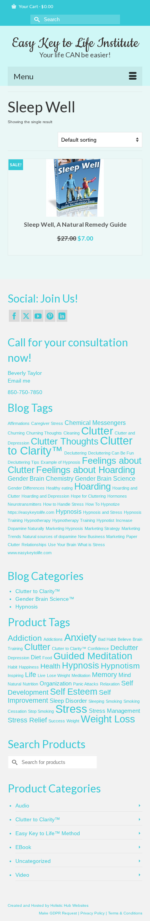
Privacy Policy (92, 913)
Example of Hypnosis (60, 462)
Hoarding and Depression (45, 496)
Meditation (81, 675)
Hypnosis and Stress (102, 512)
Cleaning (71, 433)
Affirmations (19, 423)
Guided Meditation (92, 656)
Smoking (114, 701)
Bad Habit (107, 639)
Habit (12, 667)
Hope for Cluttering (88, 496)
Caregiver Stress (47, 423)
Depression (18, 657)
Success (56, 721)
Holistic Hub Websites (69, 905)
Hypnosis (69, 511)
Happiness (29, 667)
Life (30, 675)
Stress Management (114, 711)
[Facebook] (14, 316)
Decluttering (75, 453)
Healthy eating (59, 488)
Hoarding (92, 486)
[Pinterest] (50, 316)
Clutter (97, 431)
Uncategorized (33, 861)
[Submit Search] (36, 19)
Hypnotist (105, 520)
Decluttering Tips (23, 462)
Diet (36, 657)
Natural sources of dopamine (50, 536)
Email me (19, 381)
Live (41, 675)
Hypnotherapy (37, 520)
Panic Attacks (85, 684)
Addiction (25, 638)
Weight (73, 721)
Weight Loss (108, 719)
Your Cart (35, 6)
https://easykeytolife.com (31, 512)
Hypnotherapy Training (73, 520)
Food (47, 657)
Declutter (124, 648)
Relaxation (110, 684)
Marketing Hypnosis (64, 528)
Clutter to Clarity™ (37, 591)
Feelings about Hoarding (85, 470)
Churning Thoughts (44, 433)
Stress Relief (27, 720)
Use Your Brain (62, 544)
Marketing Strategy (102, 528)
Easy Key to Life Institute (75, 43)
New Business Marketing (101, 536)
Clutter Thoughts (64, 441)
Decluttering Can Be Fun (111, 453)
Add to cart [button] (75, 249)
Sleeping (96, 701)
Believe (124, 639)
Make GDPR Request (58, 913)
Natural (14, 684)
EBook (23, 847)
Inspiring (15, 675)
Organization (56, 683)
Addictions (53, 639)
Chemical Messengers (95, 423)
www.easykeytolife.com (30, 552)
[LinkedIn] (62, 316)
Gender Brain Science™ (44, 599)
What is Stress (91, 544)
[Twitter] (26, 316)
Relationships (34, 544)
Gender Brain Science (105, 478)
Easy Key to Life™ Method (47, 833)
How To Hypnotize (102, 504)
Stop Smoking (41, 711)
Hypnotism (120, 665)
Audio (22, 805)
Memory (104, 675)
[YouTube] (38, 316)
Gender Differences (26, 488)
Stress (71, 708)
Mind (124, 675)
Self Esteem (73, 692)
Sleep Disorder (68, 701)
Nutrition (30, 684)
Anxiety (80, 637)
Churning (16, 433)
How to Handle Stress (63, 504)
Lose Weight (58, 675)
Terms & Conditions (125, 913)
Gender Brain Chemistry (40, 478)
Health (50, 666)
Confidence (98, 648)
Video (22, 875)
